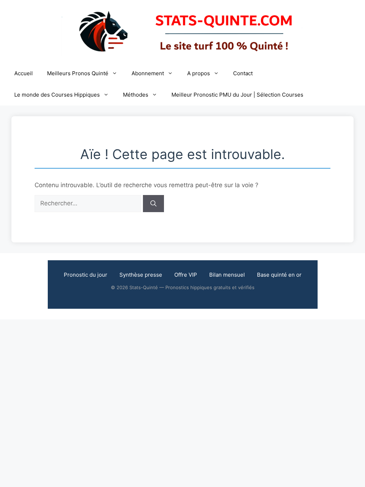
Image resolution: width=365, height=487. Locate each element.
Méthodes (135, 94)
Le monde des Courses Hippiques (57, 94)
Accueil (23, 73)
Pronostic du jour (85, 274)
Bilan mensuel (227, 274)
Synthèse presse (140, 274)
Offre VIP (185, 274)
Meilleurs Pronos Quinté (77, 73)
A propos (198, 73)
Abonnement (148, 73)
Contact (243, 73)
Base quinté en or (279, 274)
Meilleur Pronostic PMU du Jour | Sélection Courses (237, 94)
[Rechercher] (153, 203)
